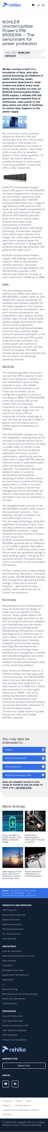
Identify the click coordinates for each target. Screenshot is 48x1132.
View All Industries (12, 951)
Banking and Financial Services (18, 956)
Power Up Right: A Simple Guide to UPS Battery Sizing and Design (11, 838)
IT (3, 985)
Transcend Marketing (31, 1125)
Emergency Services (12, 970)
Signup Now (24, 1065)
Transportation (9, 1004)
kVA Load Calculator (15, 758)
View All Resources (12, 1016)
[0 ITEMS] (35, 5)
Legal (18, 1101)
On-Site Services (11, 934)
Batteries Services (11, 924)
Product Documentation (14, 1040)
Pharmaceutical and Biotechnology (20, 994)
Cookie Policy (23, 1106)
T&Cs (29, 1101)
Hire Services (9, 939)
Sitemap (7, 1101)
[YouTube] (6, 1084)
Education (7, 965)
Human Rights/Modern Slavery (20, 1110)
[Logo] (12, 6)
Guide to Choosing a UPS (18, 775)
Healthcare (8, 980)
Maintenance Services (13, 915)
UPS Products (9, 910)
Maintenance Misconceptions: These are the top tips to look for (35, 838)
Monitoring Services (12, 929)
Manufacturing (9, 989)
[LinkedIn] (15, 1084)
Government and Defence (15, 975)
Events (8, 750)
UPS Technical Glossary (14, 1030)
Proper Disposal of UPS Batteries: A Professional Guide (33, 874)
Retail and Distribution (14, 999)
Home (5, 891)
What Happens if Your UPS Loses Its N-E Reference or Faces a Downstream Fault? (12, 875)
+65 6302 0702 (23, 787)
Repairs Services (11, 920)
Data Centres (9, 961)
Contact (7, 1115)
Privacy (6, 1106)
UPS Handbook (13, 767)
